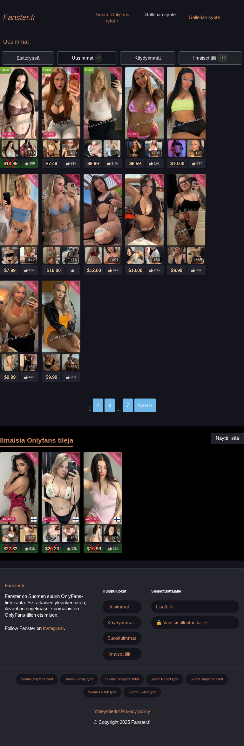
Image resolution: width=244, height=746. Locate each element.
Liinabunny (144, 122)
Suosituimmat (121, 638)
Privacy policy (135, 711)
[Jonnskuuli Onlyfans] (144, 210)
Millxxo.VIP (61, 122)
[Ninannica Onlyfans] (19, 210)
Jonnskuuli (144, 229)
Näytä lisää (227, 438)
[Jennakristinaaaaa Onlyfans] (186, 103)
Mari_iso (60, 508)
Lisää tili (164, 606)
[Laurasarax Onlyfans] (61, 317)
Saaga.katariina (103, 123)
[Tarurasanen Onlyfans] (61, 210)
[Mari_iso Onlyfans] (61, 488)
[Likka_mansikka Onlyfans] (103, 488)
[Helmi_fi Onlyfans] (19, 488)
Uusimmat (86, 58)
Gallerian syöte (160, 14)
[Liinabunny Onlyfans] (144, 103)
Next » (145, 405)
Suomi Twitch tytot (142, 692)
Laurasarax (61, 336)
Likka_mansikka (102, 508)
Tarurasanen (61, 229)
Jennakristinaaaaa (186, 122)
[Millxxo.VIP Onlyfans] (61, 103)
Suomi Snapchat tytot (206, 679)
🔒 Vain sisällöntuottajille (181, 622)
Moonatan (103, 229)
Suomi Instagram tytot (122, 679)
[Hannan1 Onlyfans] (186, 210)
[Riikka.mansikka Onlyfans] (19, 103)
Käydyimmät (147, 58)
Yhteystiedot (107, 711)
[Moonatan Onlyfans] (103, 210)
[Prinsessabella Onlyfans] (19, 317)
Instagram (53, 628)
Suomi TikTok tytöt (102, 692)
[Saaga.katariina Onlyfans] (103, 103)
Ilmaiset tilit (204, 58)
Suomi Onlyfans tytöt (112, 17)
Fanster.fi (19, 17)
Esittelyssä (28, 58)
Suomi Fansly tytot (79, 679)
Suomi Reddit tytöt (165, 679)
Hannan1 (186, 229)
